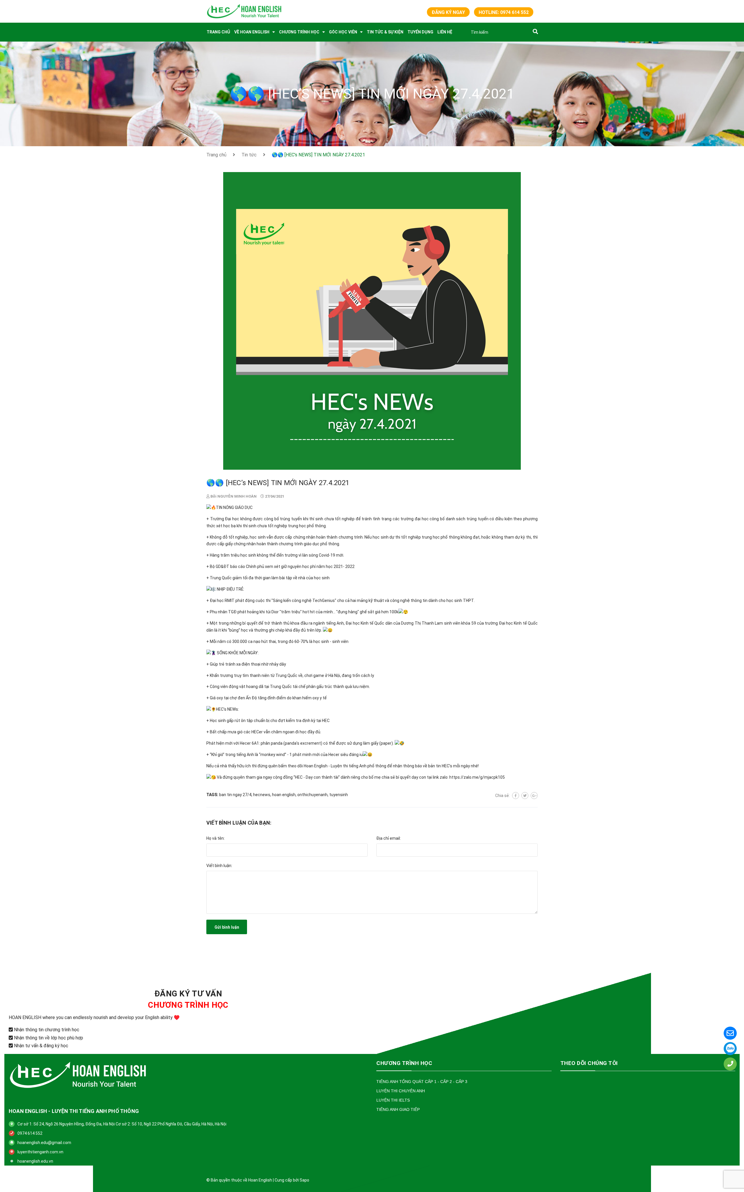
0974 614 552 (29, 1133)
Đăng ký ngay (448, 12)
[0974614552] (730, 1048)
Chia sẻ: (502, 795)
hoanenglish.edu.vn (35, 1161)
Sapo (304, 1180)
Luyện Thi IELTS (393, 1100)
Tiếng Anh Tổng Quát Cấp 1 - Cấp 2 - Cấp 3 (421, 1081)
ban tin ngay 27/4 (235, 794)
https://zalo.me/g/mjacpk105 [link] (477, 777)
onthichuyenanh (312, 794)
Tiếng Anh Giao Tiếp (398, 1109)
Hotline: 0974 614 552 (504, 12)
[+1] (534, 795)
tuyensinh (338, 794)
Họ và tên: (215, 838)
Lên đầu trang (518, 1180)
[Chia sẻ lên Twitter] (524, 795)
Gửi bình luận (226, 927)
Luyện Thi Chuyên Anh (400, 1091)
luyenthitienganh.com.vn (40, 1152)
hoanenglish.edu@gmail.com (44, 1142)
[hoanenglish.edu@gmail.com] (730, 1033)
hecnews (261, 794)
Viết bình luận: (219, 865)
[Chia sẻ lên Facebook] (515, 795)
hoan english (284, 794)
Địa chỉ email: (388, 838)
